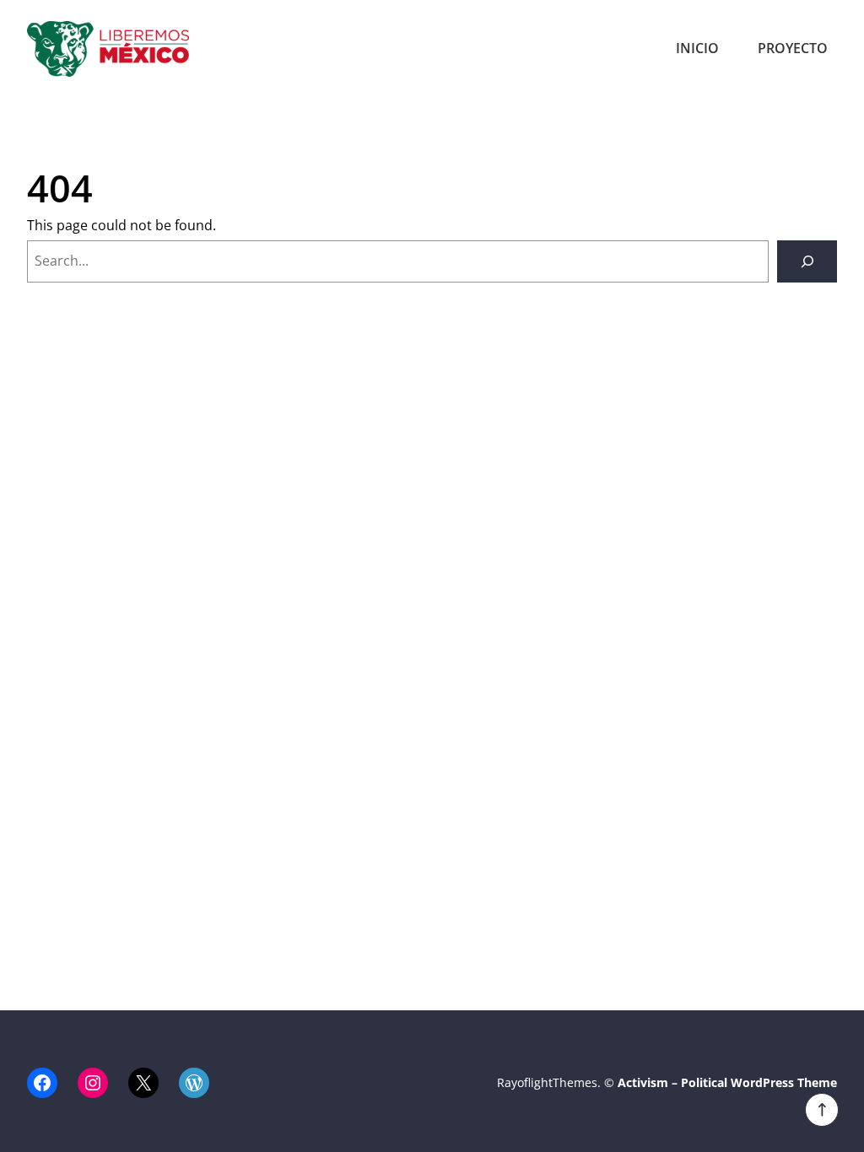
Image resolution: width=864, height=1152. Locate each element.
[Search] (807, 261)
